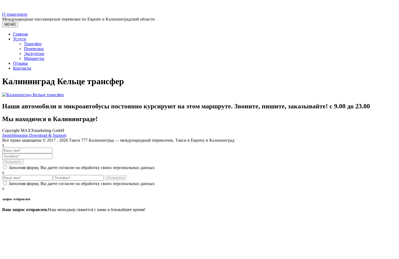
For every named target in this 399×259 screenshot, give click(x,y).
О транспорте (14, 14)
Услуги (19, 39)
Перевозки (34, 48)
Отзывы (20, 63)
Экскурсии (34, 53)
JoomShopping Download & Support (34, 135)
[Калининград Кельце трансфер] (33, 94)
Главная (20, 34)
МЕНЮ (10, 24)
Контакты (22, 68)
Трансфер (33, 43)
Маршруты (34, 58)
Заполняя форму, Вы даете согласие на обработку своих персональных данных (81, 167)
